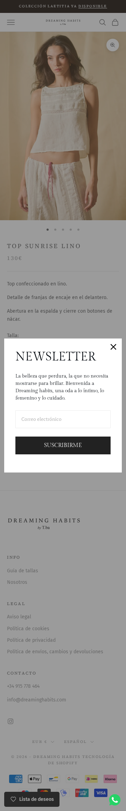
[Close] (113, 346)
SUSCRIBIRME (63, 445)
